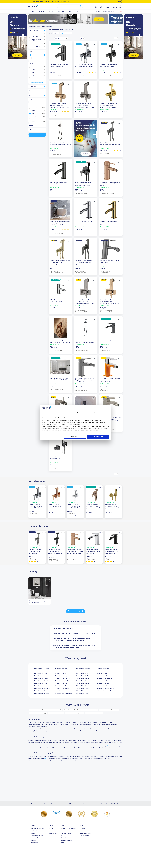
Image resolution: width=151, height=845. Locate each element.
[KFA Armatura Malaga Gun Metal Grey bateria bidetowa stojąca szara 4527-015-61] (85, 367)
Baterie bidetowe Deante (41, 686)
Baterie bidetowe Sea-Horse (104, 678)
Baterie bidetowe (47, 26)
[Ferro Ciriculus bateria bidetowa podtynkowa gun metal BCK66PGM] (60, 131)
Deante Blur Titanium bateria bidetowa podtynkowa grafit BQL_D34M (83, 262)
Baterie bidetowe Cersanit (41, 681)
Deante (34, 75)
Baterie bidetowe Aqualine (41, 666)
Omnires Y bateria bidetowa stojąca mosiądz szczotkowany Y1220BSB (109, 223)
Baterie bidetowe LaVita (82, 683)
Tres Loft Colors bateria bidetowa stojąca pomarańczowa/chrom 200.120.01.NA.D (110, 380)
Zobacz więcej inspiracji (75, 611)
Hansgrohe (34, 72)
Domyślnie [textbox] (57, 38)
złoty (33, 116)
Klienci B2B (33, 840)
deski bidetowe (100, 746)
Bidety (46, 758)
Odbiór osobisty (35, 831)
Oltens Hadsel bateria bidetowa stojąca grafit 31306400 (109, 340)
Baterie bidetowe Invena (61, 683)
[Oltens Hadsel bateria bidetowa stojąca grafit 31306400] (110, 328)
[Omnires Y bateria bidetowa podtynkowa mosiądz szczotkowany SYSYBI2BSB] (110, 92)
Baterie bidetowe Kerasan (62, 688)
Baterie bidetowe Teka (103, 683)
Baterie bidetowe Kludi (82, 666)
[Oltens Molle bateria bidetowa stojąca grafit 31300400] (60, 53)
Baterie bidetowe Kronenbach (84, 671)
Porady (63, 842)
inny (33, 113)
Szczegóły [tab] (75, 412)
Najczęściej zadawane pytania (68, 828)
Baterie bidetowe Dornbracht (42, 688)
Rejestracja (50, 831)
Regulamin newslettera (67, 840)
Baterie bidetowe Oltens (82, 688)
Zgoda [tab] (52, 412)
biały (33, 119)
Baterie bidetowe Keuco (61, 691)
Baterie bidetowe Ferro (61, 668)
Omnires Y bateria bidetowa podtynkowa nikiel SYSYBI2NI (84, 65)
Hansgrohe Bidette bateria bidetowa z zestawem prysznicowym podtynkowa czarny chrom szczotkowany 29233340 (85, 301)
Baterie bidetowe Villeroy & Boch (105, 688)
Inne (62, 835)
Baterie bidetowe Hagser (61, 676)
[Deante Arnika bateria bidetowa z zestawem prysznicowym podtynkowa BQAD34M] (60, 210)
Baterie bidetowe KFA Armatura (63, 693)
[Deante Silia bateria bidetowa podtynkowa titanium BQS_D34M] (110, 131)
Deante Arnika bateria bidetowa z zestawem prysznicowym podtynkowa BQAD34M (60, 223)
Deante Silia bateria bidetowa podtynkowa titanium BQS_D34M (110, 143)
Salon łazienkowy (84, 835)
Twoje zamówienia (52, 833)
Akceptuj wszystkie (98, 436)
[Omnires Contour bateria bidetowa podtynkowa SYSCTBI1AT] (60, 445)
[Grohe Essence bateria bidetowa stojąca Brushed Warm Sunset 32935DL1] (110, 171)
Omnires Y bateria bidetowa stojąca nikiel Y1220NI (83, 222)
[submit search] (80, 6)
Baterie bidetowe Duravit (41, 691)
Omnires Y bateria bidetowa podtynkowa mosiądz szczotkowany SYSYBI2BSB (108, 105)
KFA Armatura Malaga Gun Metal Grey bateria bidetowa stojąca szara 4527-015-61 (84, 380)
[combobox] (61, 38)
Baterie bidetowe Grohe (61, 673)
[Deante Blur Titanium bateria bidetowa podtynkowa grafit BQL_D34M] (85, 249)
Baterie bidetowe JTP (61, 686)
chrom (33, 107)
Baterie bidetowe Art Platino (41, 668)
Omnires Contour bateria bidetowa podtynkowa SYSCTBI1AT (60, 457)
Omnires (34, 69)
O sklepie (82, 828)
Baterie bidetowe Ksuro (82, 673)
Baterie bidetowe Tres (103, 686)
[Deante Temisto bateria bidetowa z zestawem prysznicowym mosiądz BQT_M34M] (60, 249)
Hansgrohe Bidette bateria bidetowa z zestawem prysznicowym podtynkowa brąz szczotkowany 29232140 (59, 105)
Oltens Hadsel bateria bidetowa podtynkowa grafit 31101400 (59, 379)
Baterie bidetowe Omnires (83, 691)
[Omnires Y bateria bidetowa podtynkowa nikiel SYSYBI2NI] (85, 53)
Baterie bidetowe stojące (89, 710)
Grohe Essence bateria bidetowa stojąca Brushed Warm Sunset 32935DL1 (110, 183)
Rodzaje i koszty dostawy (37, 828)
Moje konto (108, 7)
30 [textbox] (81, 38)
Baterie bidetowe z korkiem (38, 713)
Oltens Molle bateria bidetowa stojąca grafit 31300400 (59, 65)
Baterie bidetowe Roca (103, 673)
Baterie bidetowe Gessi (61, 671)
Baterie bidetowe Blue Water (42, 678)
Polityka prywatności (66, 833)
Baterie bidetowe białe (36, 710)
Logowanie (50, 828)
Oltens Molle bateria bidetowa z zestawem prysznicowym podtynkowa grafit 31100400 (84, 183)
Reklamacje (33, 833)
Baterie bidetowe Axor (40, 671)
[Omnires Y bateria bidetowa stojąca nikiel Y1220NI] (85, 210)
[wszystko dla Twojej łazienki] (36, 5)
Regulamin (63, 838)
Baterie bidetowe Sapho (103, 676)
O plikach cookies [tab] (99, 412)
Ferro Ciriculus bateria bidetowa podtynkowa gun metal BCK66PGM (60, 143)
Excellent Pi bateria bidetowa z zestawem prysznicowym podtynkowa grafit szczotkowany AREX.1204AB (85, 340)
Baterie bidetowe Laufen (82, 678)
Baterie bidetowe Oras (82, 693)
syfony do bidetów (111, 746)
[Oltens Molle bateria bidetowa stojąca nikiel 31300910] (60, 288)
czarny (33, 110)
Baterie (39, 26)
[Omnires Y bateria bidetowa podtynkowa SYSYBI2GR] (110, 53)
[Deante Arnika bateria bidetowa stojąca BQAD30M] (110, 249)
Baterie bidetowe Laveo (82, 681)
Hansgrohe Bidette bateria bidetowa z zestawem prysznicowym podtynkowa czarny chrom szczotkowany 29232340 (85, 105)
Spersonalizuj (74, 436)
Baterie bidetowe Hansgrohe (62, 678)
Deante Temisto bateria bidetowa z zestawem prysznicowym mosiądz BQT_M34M (60, 262)
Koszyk (121, 7)
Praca (81, 838)
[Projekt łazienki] (75, 19)
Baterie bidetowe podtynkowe (109, 710)
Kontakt (82, 831)
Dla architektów (35, 842)
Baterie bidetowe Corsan (40, 683)
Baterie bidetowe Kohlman (83, 668)
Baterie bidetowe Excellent (41, 693)
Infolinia (101, 7)
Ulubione (115, 7)
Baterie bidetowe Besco (40, 676)
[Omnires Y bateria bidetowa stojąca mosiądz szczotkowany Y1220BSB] (110, 210)
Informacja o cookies (66, 831)
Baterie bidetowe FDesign (62, 666)
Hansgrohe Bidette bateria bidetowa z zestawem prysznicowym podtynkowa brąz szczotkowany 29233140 (109, 301)
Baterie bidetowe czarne (54, 710)
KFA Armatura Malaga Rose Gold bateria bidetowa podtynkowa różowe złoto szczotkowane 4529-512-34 (60, 340)
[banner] (17, 36)
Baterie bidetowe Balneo (40, 673)
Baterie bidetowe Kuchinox (83, 676)
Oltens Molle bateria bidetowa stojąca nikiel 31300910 (59, 300)
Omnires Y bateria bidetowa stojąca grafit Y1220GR (58, 183)
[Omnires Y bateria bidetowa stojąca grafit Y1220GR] (60, 171)
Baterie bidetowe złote (71, 710)
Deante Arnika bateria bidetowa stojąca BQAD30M (109, 261)
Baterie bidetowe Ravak (103, 668)
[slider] (30, 55)
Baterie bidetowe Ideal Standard (63, 681)
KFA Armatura (35, 78)
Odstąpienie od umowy (37, 835)
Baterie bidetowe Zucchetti (104, 691)
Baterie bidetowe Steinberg (104, 681)
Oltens (33, 66)
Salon (96, 7)
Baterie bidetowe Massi (82, 686)
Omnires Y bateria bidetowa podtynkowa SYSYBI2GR (108, 65)
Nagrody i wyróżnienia (85, 833)
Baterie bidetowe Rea (102, 671)
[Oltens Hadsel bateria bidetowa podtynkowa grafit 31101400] (60, 367)
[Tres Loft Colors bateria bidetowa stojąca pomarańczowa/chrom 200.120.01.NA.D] (110, 367)
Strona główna (32, 26)
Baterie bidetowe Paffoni (103, 666)
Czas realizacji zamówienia (37, 838)
